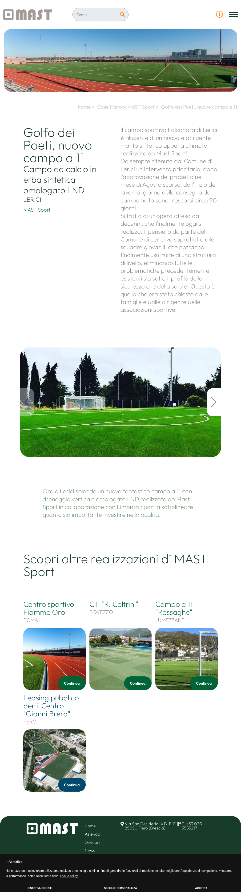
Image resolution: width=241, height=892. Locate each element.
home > (87, 106)
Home (90, 826)
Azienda (92, 834)
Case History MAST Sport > (128, 106)
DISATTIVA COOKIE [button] (40, 888)
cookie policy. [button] (69, 876)
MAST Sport (37, 209)
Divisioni (92, 842)
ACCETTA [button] (201, 888)
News (90, 850)
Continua (72, 683)
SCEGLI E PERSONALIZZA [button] (120, 888)
